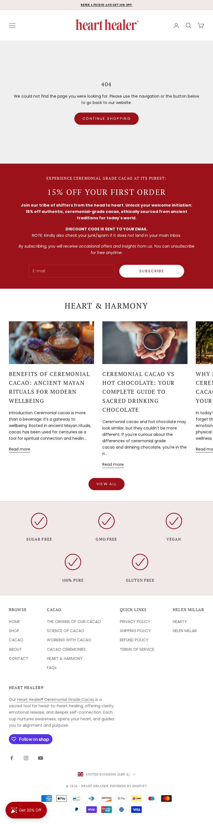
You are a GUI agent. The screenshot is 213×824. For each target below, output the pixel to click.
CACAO (16, 640)
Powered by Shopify (128, 786)
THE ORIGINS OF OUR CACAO (74, 621)
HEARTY (180, 621)
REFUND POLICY (134, 640)
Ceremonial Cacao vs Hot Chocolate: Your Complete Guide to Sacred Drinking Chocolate (138, 391)
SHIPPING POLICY (135, 631)
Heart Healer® (26, 687)
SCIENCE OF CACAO (65, 631)
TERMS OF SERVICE (137, 649)
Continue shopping (106, 118)
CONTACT (18, 658)
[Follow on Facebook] (11, 758)
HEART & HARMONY (65, 658)
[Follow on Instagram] (26, 758)
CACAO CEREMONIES (66, 649)
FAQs (52, 667)
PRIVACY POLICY (135, 621)
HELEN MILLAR (185, 631)
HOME (14, 621)
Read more (19, 449)
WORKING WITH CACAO (69, 640)
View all (107, 484)
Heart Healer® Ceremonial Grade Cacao (55, 699)
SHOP (14, 631)
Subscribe (151, 271)
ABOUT (15, 649)
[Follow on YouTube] (40, 758)
